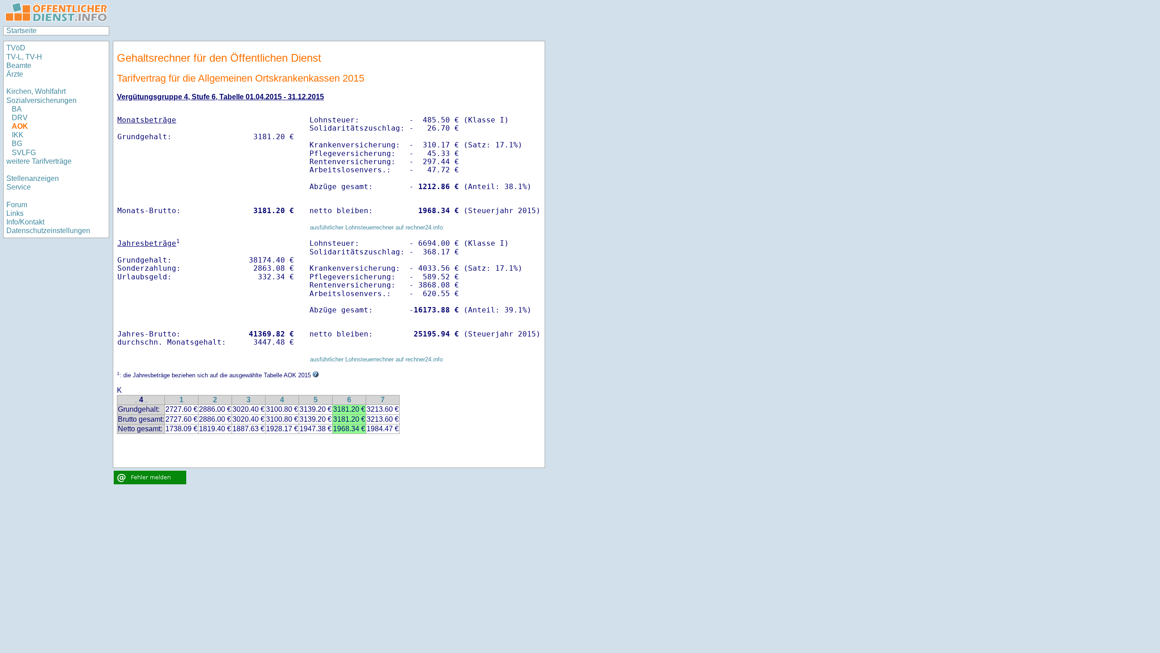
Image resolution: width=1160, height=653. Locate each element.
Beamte (18, 65)
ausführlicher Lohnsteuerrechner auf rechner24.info (376, 227)
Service (18, 187)
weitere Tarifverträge (39, 161)
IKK (18, 135)
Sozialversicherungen (41, 100)
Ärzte (14, 74)
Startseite (21, 30)
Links (15, 213)
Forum (16, 205)
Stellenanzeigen (32, 178)
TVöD (15, 48)
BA (17, 109)
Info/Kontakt (25, 222)
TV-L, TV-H (24, 57)
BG (17, 143)
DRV (20, 118)
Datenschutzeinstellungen (48, 230)
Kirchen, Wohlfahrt (36, 91)
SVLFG (24, 152)
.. (136, 400)
